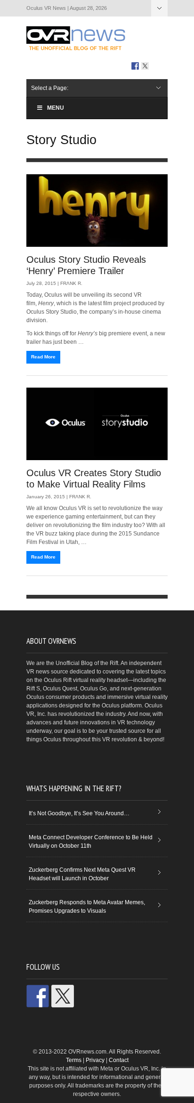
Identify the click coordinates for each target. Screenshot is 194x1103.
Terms (73, 1060)
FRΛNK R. (71, 283)
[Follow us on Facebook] (135, 66)
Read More (43, 356)
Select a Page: (159, 8)
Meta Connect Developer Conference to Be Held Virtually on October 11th (91, 841)
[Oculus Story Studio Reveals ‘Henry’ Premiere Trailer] (97, 210)
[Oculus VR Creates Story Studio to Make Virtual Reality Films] (97, 424)
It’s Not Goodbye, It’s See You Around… (79, 813)
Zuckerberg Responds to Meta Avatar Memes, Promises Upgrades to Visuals (87, 906)
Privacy (95, 1060)
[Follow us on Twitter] (145, 66)
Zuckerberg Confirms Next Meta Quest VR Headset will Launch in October (82, 874)
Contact (119, 1060)
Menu (55, 108)
